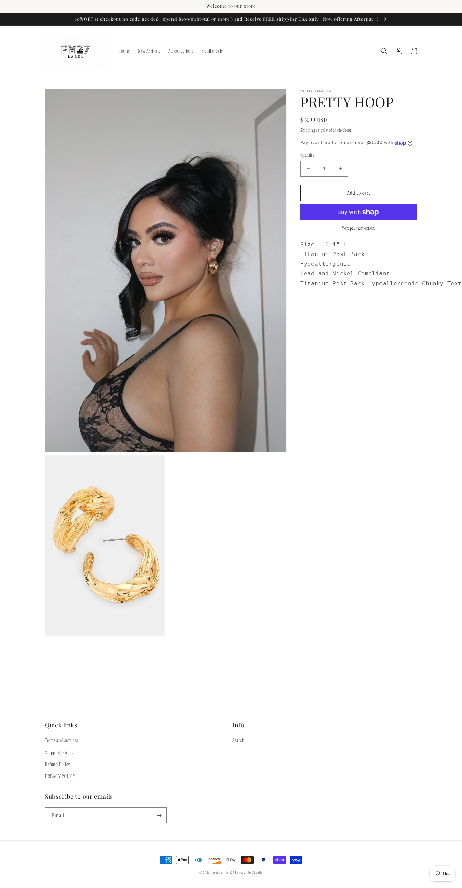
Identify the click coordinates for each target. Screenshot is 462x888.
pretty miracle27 (223, 872)
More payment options (359, 228)
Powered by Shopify (249, 872)
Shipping (307, 130)
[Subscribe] (159, 815)
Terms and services (61, 740)
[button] (383, 51)
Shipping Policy (59, 753)
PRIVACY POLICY (60, 776)
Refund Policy (57, 764)
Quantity (307, 155)
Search (238, 740)
